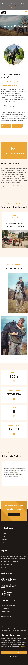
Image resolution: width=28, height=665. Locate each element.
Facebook (4, 544)
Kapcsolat (16, 126)
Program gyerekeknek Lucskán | (6, 630)
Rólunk (4, 536)
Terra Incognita (6, 611)
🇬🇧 (12, 5)
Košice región (5, 608)
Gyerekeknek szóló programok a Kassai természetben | (10, 619)
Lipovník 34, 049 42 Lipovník (10, 561)
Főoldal (6, 29)
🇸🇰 (9, 5)
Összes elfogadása (14, 652)
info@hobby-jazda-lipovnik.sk (11, 567)
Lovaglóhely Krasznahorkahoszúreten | (18, 630)
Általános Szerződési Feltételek (17, 3)
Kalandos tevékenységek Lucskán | (20, 628)
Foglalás (13, 8)
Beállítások (4, 660)
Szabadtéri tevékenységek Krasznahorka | (8, 628)
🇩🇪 (15, 5)
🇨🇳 (18, 5)
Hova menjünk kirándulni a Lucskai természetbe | (16, 626)
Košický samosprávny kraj (8, 605)
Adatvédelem (23, 646)
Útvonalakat (13, 515)
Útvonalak (5, 126)
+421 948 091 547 (7, 564)
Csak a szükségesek (14, 656)
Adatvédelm (5, 3)
